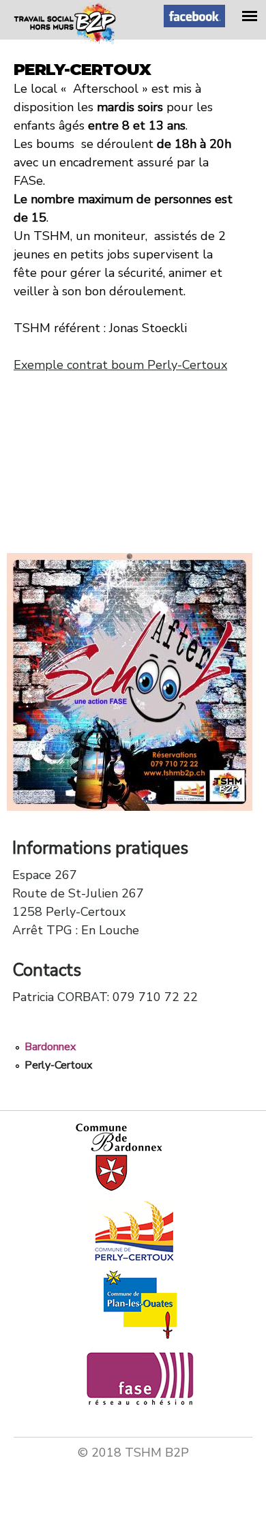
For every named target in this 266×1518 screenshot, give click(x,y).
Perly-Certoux (58, 1065)
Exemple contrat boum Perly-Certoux (120, 365)
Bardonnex (50, 1046)
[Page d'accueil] (65, 40)
